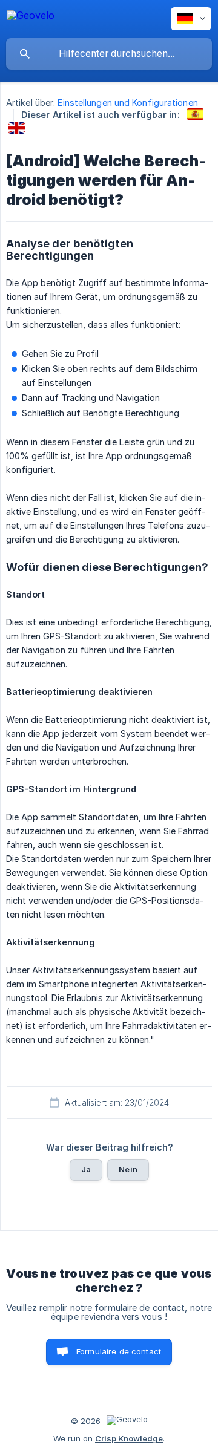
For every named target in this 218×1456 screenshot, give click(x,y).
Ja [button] (86, 1169)
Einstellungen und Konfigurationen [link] (127, 102)
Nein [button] (128, 1169)
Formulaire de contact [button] (118, 1351)
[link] (195, 114)
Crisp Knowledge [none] (129, 1438)
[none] (30, 17)
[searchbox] (109, 54)
